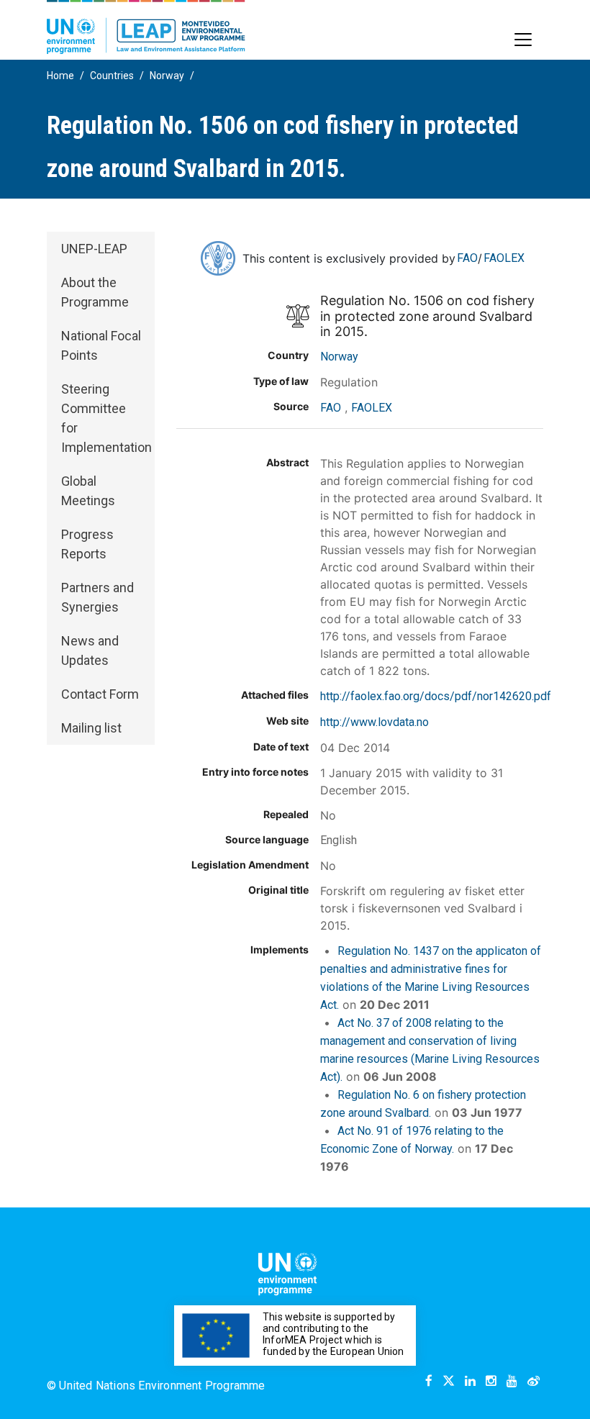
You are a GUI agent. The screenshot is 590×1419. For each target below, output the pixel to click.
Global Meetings (88, 490)
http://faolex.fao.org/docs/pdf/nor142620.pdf (435, 696)
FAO (467, 258)
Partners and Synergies (97, 597)
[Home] (146, 27)
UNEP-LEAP (94, 248)
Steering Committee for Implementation (106, 418)
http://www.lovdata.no (374, 722)
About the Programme (95, 292)
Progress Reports (87, 544)
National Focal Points (101, 345)
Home (60, 75)
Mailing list (91, 727)
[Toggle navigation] (523, 39)
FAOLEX (504, 258)
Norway (167, 75)
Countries (112, 75)
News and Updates (90, 650)
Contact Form (100, 694)
